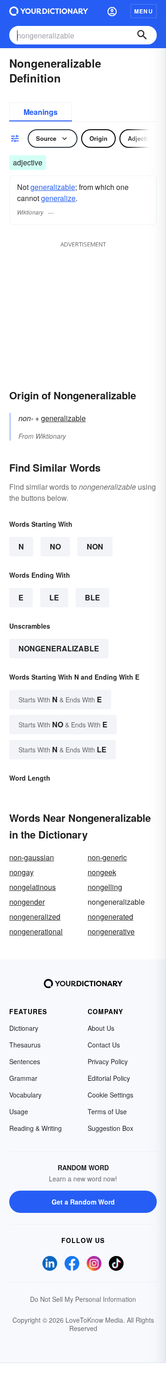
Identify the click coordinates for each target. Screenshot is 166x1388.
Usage (18, 1111)
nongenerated (110, 916)
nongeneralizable (58, 648)
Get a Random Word (83, 1201)
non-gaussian (31, 857)
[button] (112, 11)
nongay (21, 872)
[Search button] (142, 35)
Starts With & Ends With (60, 699)
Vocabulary (25, 1094)
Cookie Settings (110, 1094)
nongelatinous (32, 887)
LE (54, 597)
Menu (143, 11)
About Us (101, 1028)
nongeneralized (34, 916)
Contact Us (104, 1044)
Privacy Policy (108, 1061)
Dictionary (23, 1028)
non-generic (107, 857)
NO (55, 546)
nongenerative (111, 931)
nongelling (105, 887)
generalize (58, 198)
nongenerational (36, 931)
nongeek (102, 872)
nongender (27, 901)
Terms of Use (107, 1111)
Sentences (24, 1061)
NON (95, 546)
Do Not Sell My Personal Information (83, 1299)
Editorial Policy (109, 1078)
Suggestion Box (110, 1128)
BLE (92, 597)
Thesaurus (25, 1044)
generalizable (52, 187)
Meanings (41, 112)
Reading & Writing (35, 1128)
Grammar (23, 1078)
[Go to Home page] (48, 11)
